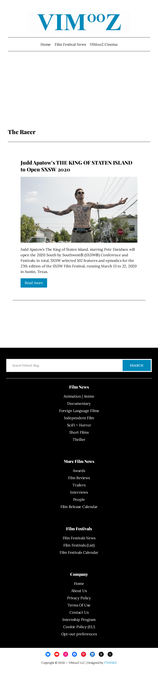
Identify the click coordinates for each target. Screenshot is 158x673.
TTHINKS (110, 663)
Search (136, 365)
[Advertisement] (79, 95)
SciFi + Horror (79, 425)
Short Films (79, 432)
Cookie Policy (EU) (79, 626)
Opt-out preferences (79, 634)
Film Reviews (79, 477)
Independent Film (79, 418)
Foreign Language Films (79, 410)
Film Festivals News (79, 538)
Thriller (79, 439)
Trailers (78, 485)
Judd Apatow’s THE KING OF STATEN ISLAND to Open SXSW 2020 (76, 166)
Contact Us (79, 612)
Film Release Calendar (79, 506)
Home (46, 44)
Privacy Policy (79, 598)
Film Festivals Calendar (79, 552)
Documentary (79, 403)
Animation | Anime (79, 396)
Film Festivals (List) (79, 545)
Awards (79, 470)
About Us (79, 590)
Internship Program (79, 619)
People (79, 499)
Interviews (79, 492)
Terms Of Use (79, 605)
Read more (34, 282)
